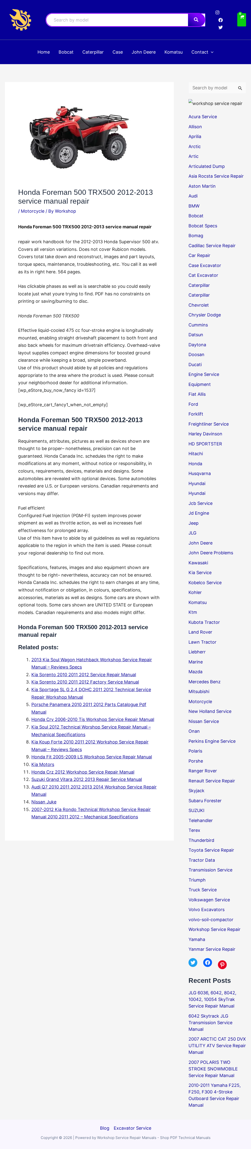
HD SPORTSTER (205, 443)
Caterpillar (199, 285)
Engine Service (203, 374)
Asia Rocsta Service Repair (216, 176)
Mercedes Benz (204, 681)
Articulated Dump (206, 166)
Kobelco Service (205, 582)
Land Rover (200, 632)
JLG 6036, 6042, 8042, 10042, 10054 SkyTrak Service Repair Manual (212, 999)
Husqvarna (199, 473)
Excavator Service (132, 1128)
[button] (210, 52)
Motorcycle (32, 211)
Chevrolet (198, 305)
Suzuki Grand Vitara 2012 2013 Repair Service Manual (86, 779)
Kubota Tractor (204, 622)
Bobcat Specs (202, 225)
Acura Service (202, 116)
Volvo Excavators (206, 909)
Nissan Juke (43, 801)
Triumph (197, 879)
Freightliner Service (208, 424)
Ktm (192, 612)
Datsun (195, 334)
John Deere (200, 542)
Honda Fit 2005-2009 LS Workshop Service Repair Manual (91, 756)
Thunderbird (201, 840)
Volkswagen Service (209, 899)
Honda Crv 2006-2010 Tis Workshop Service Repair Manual (92, 719)
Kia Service (200, 572)
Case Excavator (204, 265)
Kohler (195, 592)
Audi (193, 195)
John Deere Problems (210, 552)
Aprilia (194, 136)
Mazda (195, 671)
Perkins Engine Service (212, 741)
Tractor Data (201, 860)
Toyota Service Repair (211, 850)
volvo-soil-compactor (210, 919)
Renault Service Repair (211, 780)
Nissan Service (203, 721)
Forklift (195, 414)
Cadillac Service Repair (212, 245)
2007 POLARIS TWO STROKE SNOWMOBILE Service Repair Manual (213, 1069)
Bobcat (195, 215)
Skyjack (196, 790)
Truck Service (202, 889)
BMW (194, 206)
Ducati (195, 364)
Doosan (196, 354)
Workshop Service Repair (214, 929)
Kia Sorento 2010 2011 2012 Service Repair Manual (83, 674)
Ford (193, 404)
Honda (195, 463)
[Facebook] (220, 20)
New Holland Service (209, 711)
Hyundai (196, 483)
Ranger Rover (202, 770)
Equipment (199, 384)
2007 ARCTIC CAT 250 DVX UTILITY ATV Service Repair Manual (217, 1045)
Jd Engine (198, 513)
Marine (195, 661)
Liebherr (197, 651)
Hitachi (195, 453)
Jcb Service (200, 503)
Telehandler (200, 820)
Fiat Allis (197, 394)
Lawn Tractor (202, 642)
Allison (195, 126)
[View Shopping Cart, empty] (241, 20)
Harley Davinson (205, 433)
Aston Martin (202, 186)
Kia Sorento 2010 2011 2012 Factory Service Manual (85, 682)
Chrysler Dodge (204, 314)
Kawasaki (198, 562)
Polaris (195, 751)
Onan (194, 731)
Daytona (197, 344)
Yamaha (196, 939)
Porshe (195, 761)
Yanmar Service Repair (211, 949)
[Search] (196, 20)
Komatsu (197, 602)
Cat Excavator (203, 275)
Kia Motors (42, 764)
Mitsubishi (198, 691)
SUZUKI (196, 810)
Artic (193, 156)
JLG (192, 532)
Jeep (193, 523)
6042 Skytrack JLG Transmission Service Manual (210, 1022)
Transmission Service (210, 869)
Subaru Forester (205, 800)
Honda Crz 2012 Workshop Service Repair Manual (82, 772)
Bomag (195, 235)
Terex (194, 830)
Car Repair (199, 255)
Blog (104, 1128)
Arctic (194, 146)
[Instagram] (217, 12)
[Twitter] (220, 27)
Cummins (198, 324)
